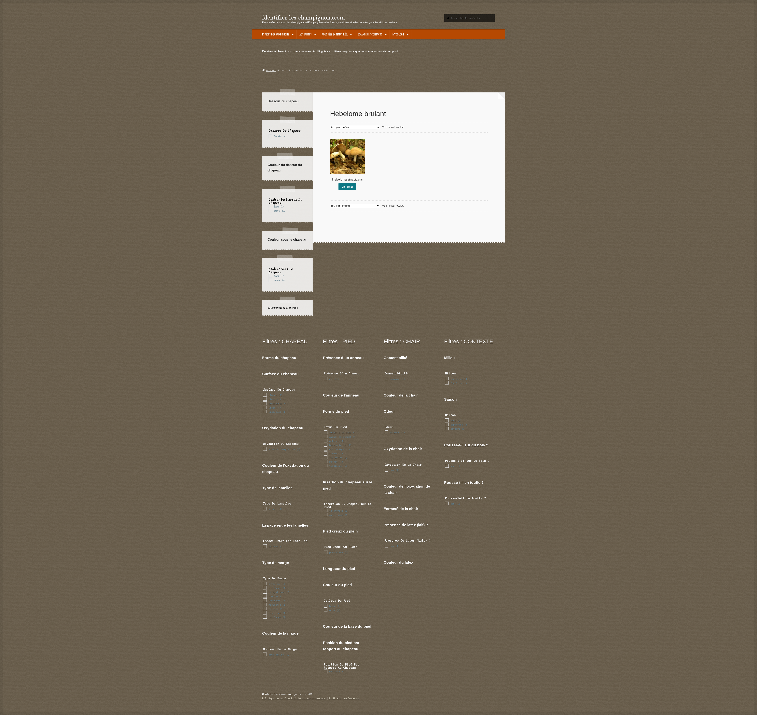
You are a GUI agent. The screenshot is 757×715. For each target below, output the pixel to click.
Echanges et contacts (370, 34)
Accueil (271, 70)
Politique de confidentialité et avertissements (294, 698)
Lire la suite (347, 186)
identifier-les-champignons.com (303, 17)
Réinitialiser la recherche (283, 308)
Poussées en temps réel (335, 34)
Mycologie (398, 34)
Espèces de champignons (275, 34)
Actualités (305, 34)
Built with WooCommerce (344, 698)
